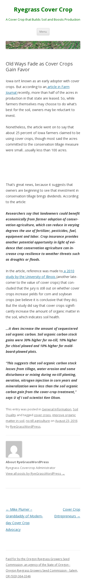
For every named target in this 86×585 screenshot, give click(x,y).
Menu (43, 31)
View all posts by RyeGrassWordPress (35, 473)
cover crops (42, 415)
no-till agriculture (38, 421)
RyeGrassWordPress (25, 426)
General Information (56, 409)
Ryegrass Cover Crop (43, 9)
